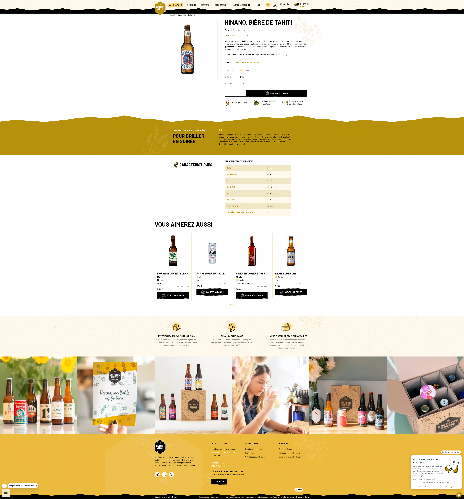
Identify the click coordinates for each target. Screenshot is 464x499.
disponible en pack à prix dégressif (246, 62)
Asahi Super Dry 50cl (210, 273)
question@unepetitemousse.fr (223, 449)
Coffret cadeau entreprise (255, 457)
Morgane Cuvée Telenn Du (172, 275)
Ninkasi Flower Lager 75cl (250, 275)
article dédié (280, 54)
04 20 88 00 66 (217, 455)
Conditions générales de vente (290, 457)
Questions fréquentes (253, 449)
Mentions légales (285, 449)
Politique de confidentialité (289, 453)
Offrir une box (175, 5)
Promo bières (250, 453)
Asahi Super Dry (286, 273)
